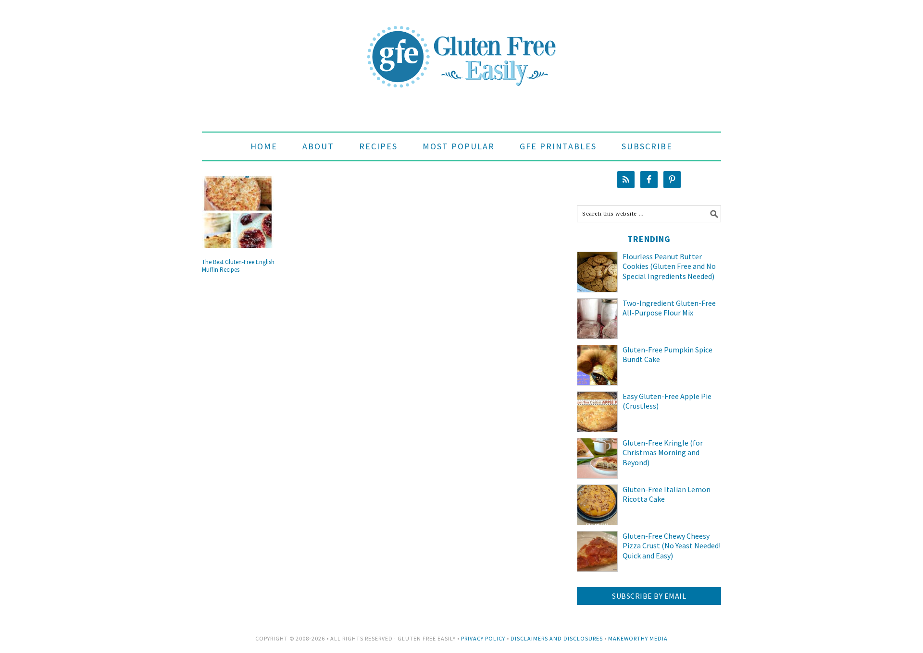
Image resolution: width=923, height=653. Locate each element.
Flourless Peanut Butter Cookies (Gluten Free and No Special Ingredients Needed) (669, 266)
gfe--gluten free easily (461, 49)
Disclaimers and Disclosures (557, 638)
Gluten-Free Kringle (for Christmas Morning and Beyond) (663, 453)
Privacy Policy (483, 638)
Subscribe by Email (649, 596)
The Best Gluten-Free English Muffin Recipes (238, 266)
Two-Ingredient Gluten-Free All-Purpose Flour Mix (669, 308)
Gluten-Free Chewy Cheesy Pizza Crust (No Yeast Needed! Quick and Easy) (672, 546)
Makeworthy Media (638, 638)
